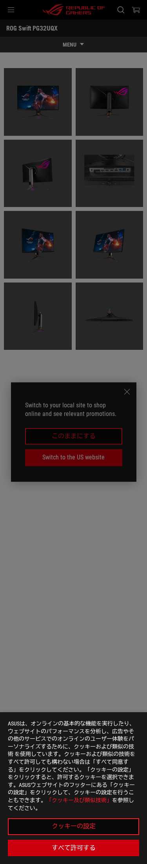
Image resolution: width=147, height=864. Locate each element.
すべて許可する (74, 847)
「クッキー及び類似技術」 (79, 800)
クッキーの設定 (74, 826)
